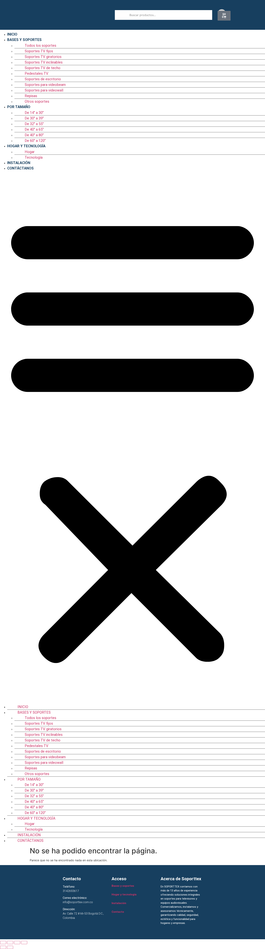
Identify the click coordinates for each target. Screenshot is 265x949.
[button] (132, 437)
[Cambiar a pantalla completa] (10, 942)
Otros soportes (37, 101)
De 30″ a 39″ (34, 118)
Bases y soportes (123, 885)
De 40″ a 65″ (34, 129)
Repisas (31, 96)
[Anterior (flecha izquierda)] (3, 947)
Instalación (119, 903)
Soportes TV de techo (42, 68)
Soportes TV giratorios (43, 57)
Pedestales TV (36, 73)
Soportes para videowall (44, 90)
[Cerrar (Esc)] (24, 942)
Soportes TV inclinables (44, 62)
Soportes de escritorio (43, 79)
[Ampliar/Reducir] (3, 942)
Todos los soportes (40, 45)
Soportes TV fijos (39, 51)
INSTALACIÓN (18, 163)
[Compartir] (17, 942)
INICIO (12, 34)
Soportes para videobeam (45, 84)
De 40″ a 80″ (34, 135)
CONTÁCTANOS (20, 168)
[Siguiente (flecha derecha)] (10, 947)
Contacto (118, 911)
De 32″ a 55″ (34, 124)
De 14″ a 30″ (34, 112)
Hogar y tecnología (124, 894)
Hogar (30, 152)
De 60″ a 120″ (35, 140)
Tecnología (34, 157)
